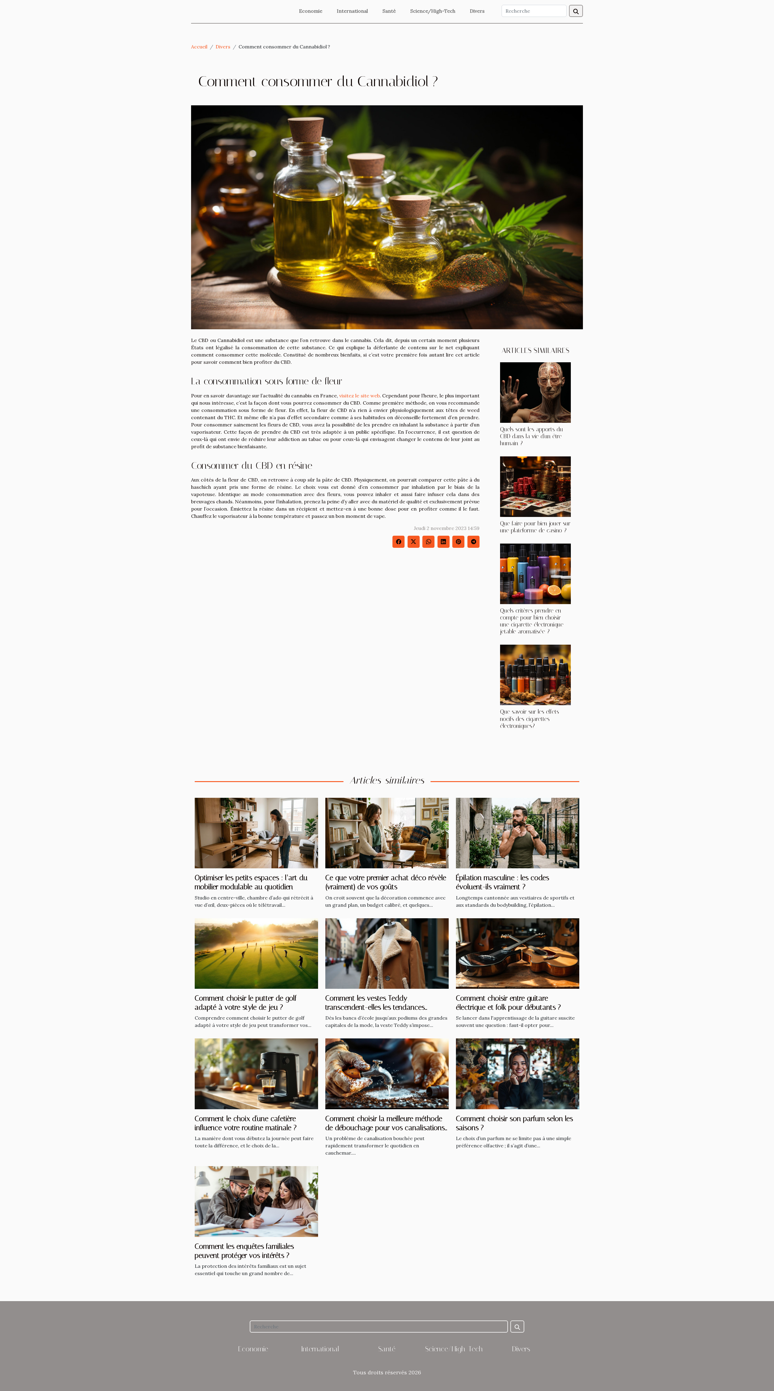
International (352, 11)
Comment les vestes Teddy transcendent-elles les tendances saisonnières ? (375, 1007)
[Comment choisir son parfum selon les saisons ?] (517, 1073)
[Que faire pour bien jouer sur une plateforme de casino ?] (535, 486)
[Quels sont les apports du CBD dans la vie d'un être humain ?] (535, 392)
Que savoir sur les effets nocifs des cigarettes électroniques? (529, 718)
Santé (389, 11)
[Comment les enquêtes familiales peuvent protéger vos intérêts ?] (256, 1201)
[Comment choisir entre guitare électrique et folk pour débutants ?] (517, 953)
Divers (477, 11)
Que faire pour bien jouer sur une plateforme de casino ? (535, 527)
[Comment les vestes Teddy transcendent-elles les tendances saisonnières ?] (387, 953)
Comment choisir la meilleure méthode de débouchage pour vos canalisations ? (385, 1127)
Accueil (199, 47)
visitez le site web (359, 396)
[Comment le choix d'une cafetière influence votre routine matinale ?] (256, 1073)
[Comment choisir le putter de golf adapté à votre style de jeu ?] (256, 953)
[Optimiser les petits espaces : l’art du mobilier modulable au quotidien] (256, 832)
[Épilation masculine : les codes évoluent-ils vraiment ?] (517, 832)
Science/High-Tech (432, 11)
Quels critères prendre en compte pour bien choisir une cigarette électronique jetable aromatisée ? (532, 621)
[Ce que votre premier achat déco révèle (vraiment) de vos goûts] (387, 832)
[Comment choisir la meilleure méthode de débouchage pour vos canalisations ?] (387, 1073)
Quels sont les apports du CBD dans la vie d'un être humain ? (531, 436)
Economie (310, 11)
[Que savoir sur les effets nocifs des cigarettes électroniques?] (535, 674)
